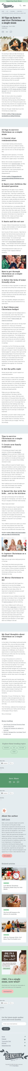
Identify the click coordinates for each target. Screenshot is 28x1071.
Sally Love (5, 26)
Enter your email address (10, 1024)
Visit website (6, 855)
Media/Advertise (6, 1045)
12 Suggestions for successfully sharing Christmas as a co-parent (13, 178)
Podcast (4, 1039)
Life (7, 11)
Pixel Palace (15, 1065)
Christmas (19, 11)
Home (3, 11)
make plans (13, 607)
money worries (17, 89)
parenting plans (16, 163)
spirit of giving (8, 602)
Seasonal (12, 11)
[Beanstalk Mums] (8, 5)
